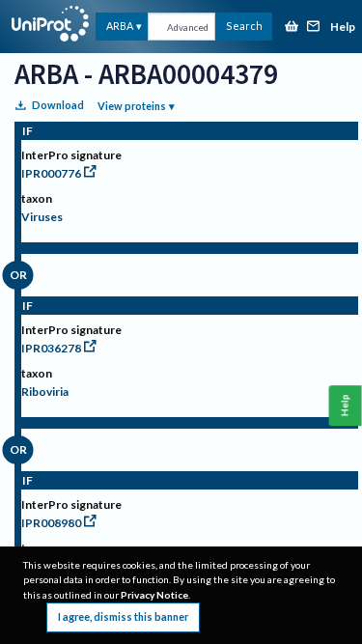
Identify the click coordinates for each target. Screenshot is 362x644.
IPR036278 (51, 348)
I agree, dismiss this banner (123, 616)
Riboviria (45, 391)
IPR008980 (51, 523)
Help (342, 27)
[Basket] (291, 27)
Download (58, 104)
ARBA (119, 25)
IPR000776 (51, 173)
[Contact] (313, 27)
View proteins (131, 105)
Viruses (42, 217)
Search (244, 25)
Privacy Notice (154, 595)
